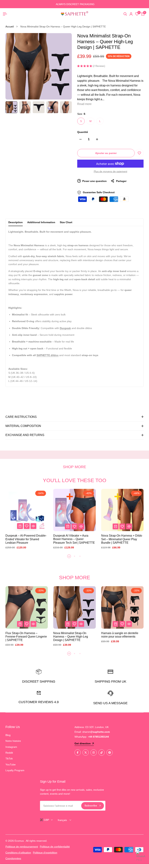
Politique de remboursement (21, 846)
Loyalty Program (14, 770)
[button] (139, 153)
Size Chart (66, 222)
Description (15, 222)
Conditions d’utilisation (18, 852)
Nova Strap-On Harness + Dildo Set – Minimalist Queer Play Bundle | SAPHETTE (121, 539)
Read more (84, 104)
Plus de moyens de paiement (110, 171)
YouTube (10, 764)
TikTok (9, 758)
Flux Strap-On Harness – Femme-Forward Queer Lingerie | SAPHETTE (26, 637)
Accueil (9, 26)
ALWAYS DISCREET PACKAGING (74, 4)
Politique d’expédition (45, 852)
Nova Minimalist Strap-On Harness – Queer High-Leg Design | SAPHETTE (70, 637)
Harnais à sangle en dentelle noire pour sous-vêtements (119, 635)
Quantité (82, 132)
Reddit (9, 752)
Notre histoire (13, 740)
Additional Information (41, 222)
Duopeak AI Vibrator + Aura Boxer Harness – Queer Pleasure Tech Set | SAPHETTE (74, 539)
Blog (8, 735)
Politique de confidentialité (55, 846)
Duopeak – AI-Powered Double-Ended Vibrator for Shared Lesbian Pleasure (26, 539)
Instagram (11, 746)
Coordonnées (13, 858)
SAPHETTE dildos (48, 355)
